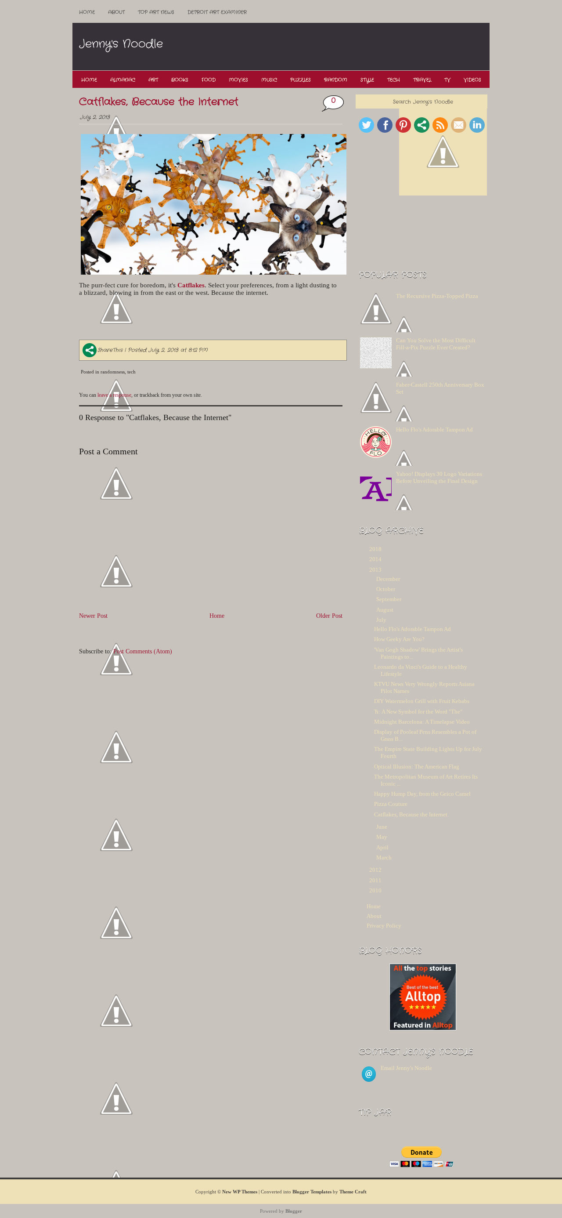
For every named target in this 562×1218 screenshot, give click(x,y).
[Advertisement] (329, 47)
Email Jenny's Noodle (406, 1068)
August (384, 609)
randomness (113, 371)
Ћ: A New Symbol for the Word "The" (418, 711)
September (388, 599)
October (385, 589)
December (388, 579)
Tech (393, 79)
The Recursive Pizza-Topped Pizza (437, 296)
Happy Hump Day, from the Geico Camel (422, 793)
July (381, 619)
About (116, 12)
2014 (375, 559)
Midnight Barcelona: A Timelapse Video (422, 721)
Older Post (329, 615)
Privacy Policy (384, 925)
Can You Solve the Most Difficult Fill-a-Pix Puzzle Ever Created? (436, 344)
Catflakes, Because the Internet (158, 101)
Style (367, 79)
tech (131, 371)
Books (179, 79)
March (384, 857)
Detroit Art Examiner (217, 12)
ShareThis (109, 350)
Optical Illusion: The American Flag (416, 766)
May (381, 837)
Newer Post (93, 615)
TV (447, 79)
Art (153, 79)
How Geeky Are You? (399, 639)
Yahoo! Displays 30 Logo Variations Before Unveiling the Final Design (439, 477)
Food (209, 79)
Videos (472, 79)
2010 (375, 890)
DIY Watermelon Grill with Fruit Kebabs (421, 701)
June (381, 826)
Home (87, 12)
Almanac (122, 79)
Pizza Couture (390, 804)
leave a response (114, 395)
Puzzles (300, 79)
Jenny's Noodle (121, 44)
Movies (238, 79)
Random (335, 79)
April (382, 847)
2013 (375, 569)
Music (269, 79)
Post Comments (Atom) (142, 651)
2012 (375, 869)
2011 (375, 880)
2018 (375, 549)
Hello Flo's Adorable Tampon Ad (434, 429)
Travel (422, 79)
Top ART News (156, 12)
